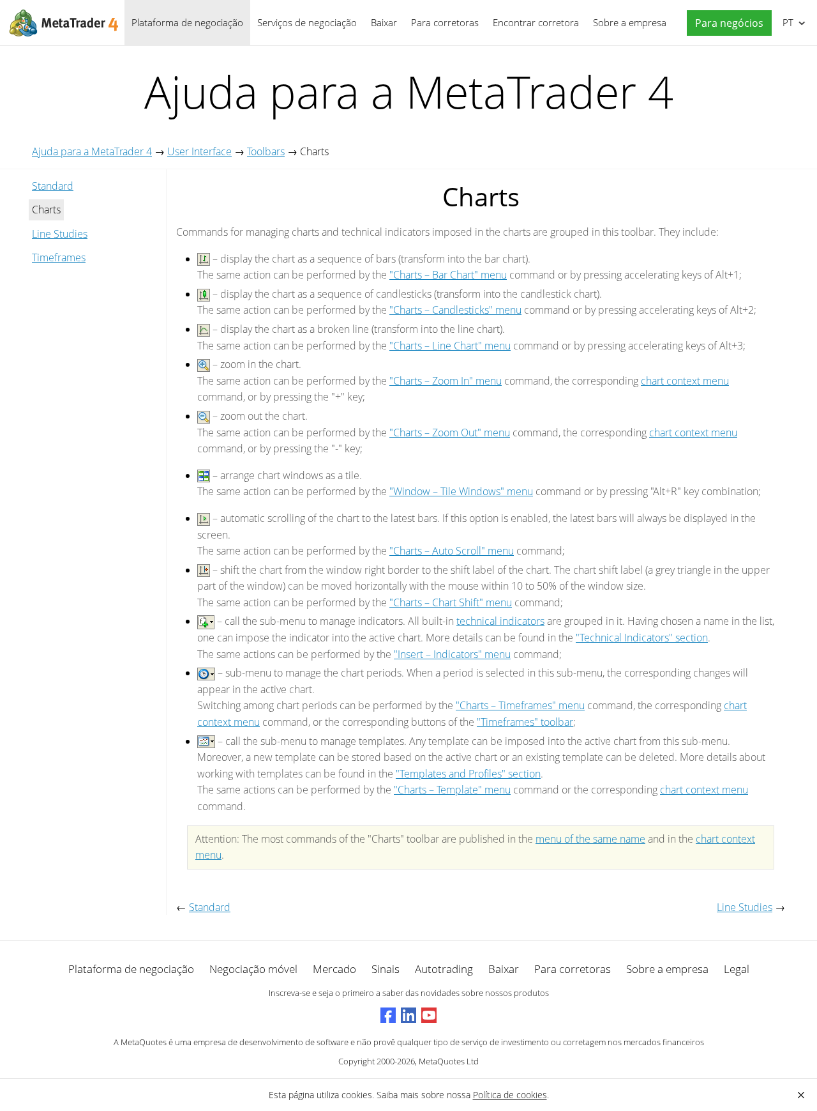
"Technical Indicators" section (642, 638)
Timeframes (59, 257)
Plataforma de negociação (187, 22)
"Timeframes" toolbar (525, 722)
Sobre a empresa (629, 22)
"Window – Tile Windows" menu (461, 491)
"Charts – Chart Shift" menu (450, 602)
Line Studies (59, 234)
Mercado (334, 969)
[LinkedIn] (408, 1015)
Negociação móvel (253, 969)
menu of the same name (590, 839)
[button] (726, 23)
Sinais (385, 969)
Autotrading (444, 969)
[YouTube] (429, 1015)
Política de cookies (510, 1095)
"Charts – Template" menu (452, 790)
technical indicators (500, 621)
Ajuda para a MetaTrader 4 (92, 151)
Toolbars (266, 151)
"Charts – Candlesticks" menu (455, 310)
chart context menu (685, 381)
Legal (736, 969)
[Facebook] (388, 1015)
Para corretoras (445, 22)
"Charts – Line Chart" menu (450, 346)
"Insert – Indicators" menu (452, 654)
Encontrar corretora (536, 22)
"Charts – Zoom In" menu (445, 381)
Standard (52, 186)
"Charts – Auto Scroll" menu (451, 551)
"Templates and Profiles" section (468, 774)
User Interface (199, 151)
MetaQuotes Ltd (449, 1061)
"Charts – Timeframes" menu (520, 705)
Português (785, 22)
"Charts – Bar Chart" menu (448, 275)
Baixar (384, 22)
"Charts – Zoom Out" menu (449, 432)
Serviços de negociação (307, 22)
